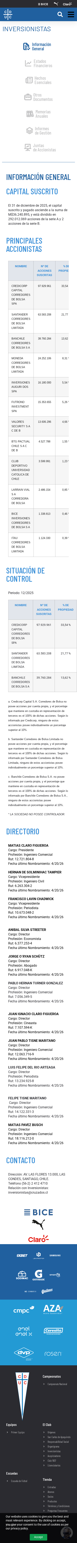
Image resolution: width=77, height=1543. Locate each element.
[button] (60, 14)
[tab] (37, 46)
